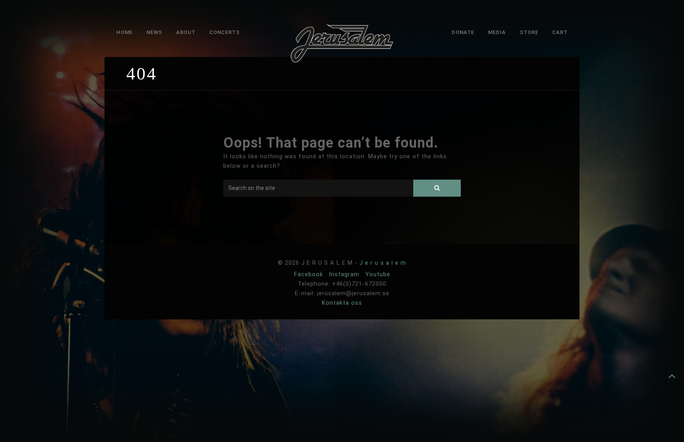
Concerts (224, 32)
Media (497, 32)
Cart (560, 32)
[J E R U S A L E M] (342, 45)
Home (124, 32)
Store (529, 32)
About (186, 32)
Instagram (345, 274)
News (154, 32)
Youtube (377, 274)
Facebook (309, 274)
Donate (463, 32)
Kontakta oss (342, 302)
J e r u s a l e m (382, 262)
